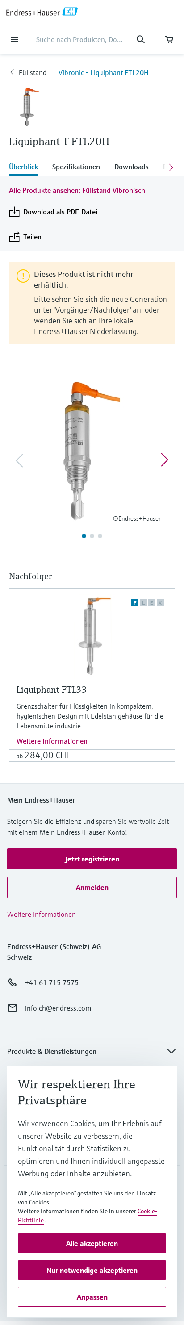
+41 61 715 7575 (52, 982)
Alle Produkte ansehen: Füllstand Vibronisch (77, 190)
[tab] (27, 167)
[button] (92, 858)
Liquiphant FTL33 (52, 689)
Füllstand (33, 72)
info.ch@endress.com (58, 1007)
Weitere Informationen (52, 740)
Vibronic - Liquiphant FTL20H (104, 72)
